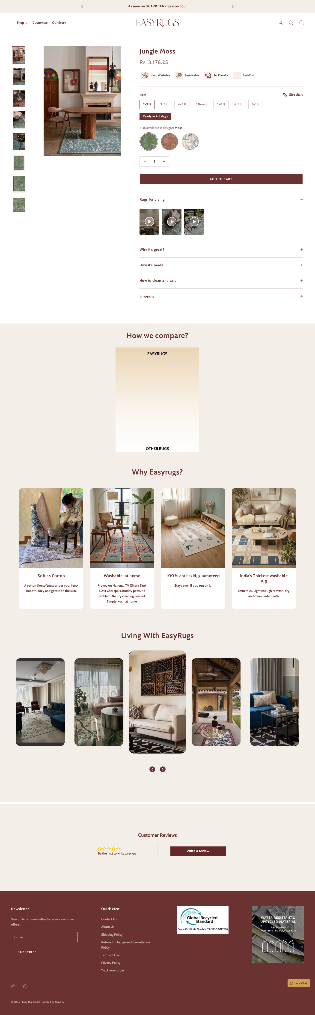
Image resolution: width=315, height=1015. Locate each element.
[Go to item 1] (18, 55)
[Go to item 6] (18, 163)
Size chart (296, 94)
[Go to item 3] (18, 98)
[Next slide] (163, 769)
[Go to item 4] (18, 120)
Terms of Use (110, 955)
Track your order (112, 970)
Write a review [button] (198, 851)
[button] (149, 222)
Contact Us (109, 919)
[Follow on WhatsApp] (25, 986)
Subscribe (27, 952)
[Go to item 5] (18, 141)
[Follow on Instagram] (13, 986)
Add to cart (221, 179)
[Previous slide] (152, 769)
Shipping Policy (112, 934)
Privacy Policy (111, 963)
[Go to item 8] (18, 206)
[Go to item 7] (18, 184)
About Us (107, 927)
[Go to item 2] (18, 77)
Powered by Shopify (52, 1001)
